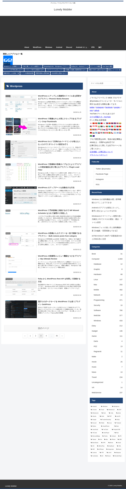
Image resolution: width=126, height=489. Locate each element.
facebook (109, 107)
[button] (121, 83)
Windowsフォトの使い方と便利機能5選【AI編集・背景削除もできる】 (106, 229)
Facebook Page (102, 174)
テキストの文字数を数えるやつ (13, 70)
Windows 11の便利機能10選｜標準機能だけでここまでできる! (106, 200)
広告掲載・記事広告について (101, 152)
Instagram (100, 107)
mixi (91, 111)
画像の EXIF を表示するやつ (97, 70)
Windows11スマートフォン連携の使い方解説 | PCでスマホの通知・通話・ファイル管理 (107, 219)
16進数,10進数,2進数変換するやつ (75, 70)
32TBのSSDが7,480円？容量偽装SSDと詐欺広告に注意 (107, 237)
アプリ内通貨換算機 (27, 73)
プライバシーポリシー (98, 155)
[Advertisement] (63, 29)
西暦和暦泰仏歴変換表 (42, 73)
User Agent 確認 (107, 66)
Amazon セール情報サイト (12, 66)
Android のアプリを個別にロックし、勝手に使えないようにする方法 (106, 209)
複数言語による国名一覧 (11, 73)
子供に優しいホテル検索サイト (32, 66)
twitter (92, 107)
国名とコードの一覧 (114, 70)
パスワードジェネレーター (55, 70)
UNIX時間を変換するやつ (59, 73)
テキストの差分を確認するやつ (34, 70)
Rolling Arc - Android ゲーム (79, 66)
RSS (97, 185)
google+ (117, 107)
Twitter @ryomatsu (103, 169)
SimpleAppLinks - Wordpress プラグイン (56, 66)
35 (57, 336)
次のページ (43, 328)
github (96, 111)
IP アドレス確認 (95, 66)
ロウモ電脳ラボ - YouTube (100, 117)
